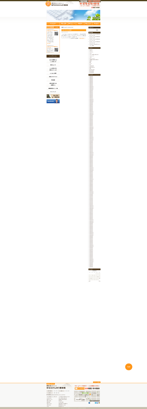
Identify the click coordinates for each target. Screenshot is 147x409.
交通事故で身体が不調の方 (93, 59)
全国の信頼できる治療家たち (53, 84)
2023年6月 (91, 119)
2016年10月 (91, 208)
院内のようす (53, 64)
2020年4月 (91, 162)
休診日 (90, 60)
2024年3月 (91, 109)
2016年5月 (91, 213)
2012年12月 (91, 259)
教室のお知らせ (92, 67)
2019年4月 (91, 176)
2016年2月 (91, 217)
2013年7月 (91, 250)
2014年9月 (91, 236)
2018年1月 (91, 190)
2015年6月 (91, 226)
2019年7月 (91, 172)
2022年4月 (91, 132)
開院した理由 (64, 23)
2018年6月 (91, 184)
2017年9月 (91, 194)
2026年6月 (91, 78)
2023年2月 (91, 124)
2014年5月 (91, 241)
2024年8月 (91, 104)
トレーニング (91, 55)
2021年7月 (91, 143)
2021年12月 (91, 137)
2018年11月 (91, 179)
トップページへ (53, 56)
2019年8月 (91, 171)
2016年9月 (91, 209)
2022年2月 (91, 134)
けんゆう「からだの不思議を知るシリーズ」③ (52, 47)
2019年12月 (91, 167)
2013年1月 (91, 257)
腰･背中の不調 (91, 69)
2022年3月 (91, 133)
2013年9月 (91, 247)
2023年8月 (91, 116)
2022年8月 (91, 130)
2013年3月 (91, 255)
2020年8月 (91, 157)
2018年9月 (91, 180)
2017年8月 (91, 195)
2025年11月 (91, 87)
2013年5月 (91, 252)
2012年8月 (91, 264)
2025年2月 (91, 96)
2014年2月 (91, 243)
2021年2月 (91, 149)
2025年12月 (91, 86)
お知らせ (90, 50)
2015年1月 (91, 231)
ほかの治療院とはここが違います (53, 60)
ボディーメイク (92, 58)
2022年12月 (91, 127)
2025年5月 (91, 92)
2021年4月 (91, 147)
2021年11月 (91, 138)
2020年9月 (91, 156)
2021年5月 (91, 146)
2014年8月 (91, 237)
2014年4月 (91, 242)
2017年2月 (91, 203)
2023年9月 (91, 115)
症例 (90, 68)
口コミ (90, 63)
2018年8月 (91, 181)
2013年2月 (91, 256)
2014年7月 (91, 238)
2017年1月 (91, 204)
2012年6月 (91, 266)
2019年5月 (91, 175)
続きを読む (49, 43)
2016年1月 (91, 218)
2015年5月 (91, 227)
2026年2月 (91, 83)
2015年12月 (91, 219)
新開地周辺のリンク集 (53, 88)
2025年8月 (91, 90)
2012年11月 (91, 260)
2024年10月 (91, 101)
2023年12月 (91, 111)
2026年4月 (91, 81)
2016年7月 (91, 212)
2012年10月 (91, 261)
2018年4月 (91, 186)
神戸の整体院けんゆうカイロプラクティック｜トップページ (56, 394)
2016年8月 (91, 210)
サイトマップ (53, 91)
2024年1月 (91, 110)
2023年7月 (91, 118)
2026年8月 (91, 76)
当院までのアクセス (53, 76)
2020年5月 (91, 161)
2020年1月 (91, 166)
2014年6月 (91, 240)
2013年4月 (91, 254)
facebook (53, 101)
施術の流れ (48, 402)
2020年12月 (91, 152)
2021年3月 (91, 148)
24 (99, 278)
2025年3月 (91, 95)
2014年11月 (91, 233)
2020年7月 (91, 158)
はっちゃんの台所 (67, 30)
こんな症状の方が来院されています (53, 69)
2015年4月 (91, 228)
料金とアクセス (88, 23)
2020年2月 (91, 165)
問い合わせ (96, 23)
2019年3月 (91, 177)
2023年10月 (91, 114)
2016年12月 (91, 205)
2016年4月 (91, 214)
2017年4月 (91, 200)
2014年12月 (91, 232)
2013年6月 (91, 251)
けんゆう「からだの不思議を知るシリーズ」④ (52, 30)
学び (90, 64)
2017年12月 (91, 191)
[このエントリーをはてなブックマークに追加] (97, 403)
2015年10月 (91, 222)
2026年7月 (91, 77)
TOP (128, 367)
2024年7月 (91, 105)
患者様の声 (80, 23)
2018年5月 (91, 185)
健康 (90, 62)
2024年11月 (91, 100)
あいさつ (90, 49)
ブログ (53, 96)
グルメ (90, 53)
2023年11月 (91, 113)
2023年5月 (91, 120)
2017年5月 (91, 199)
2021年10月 (91, 139)
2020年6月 (91, 160)
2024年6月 (91, 106)
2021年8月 (91, 142)
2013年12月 (91, 245)
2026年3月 (91, 82)
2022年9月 (91, 129)
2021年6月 (91, 144)
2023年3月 (91, 123)
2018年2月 (91, 189)
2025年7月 (91, 91)
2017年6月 (91, 198)
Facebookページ (61, 406)
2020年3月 (91, 163)
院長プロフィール (72, 23)
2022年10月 (91, 128)
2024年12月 (91, 99)
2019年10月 (91, 170)
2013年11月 (91, 246)
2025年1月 (91, 97)
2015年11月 (91, 221)
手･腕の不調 (91, 65)
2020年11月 (91, 153)
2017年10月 (91, 193)
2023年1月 (91, 125)
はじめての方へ (53, 23)
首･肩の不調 (91, 72)
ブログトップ (91, 27)
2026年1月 (91, 85)
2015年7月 (91, 224)
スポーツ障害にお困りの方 (93, 54)
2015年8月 (91, 223)
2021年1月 (91, 151)
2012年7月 (91, 265)
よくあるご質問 (53, 73)
